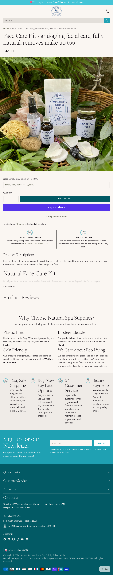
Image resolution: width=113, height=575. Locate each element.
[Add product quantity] (15, 199)
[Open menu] (5, 11)
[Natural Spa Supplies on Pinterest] (9, 540)
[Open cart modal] (107, 11)
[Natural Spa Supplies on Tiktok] (18, 540)
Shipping (20, 224)
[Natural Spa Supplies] (56, 11)
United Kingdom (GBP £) (18, 550)
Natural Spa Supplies (30, 555)
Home (6, 29)
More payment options (56, 216)
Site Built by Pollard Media (53, 555)
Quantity (7, 193)
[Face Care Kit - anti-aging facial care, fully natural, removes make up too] (56, 114)
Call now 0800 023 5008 (37, 244)
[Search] (107, 20)
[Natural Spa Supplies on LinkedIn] (26, 540)
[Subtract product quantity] (5, 199)
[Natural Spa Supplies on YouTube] (22, 540)
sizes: (20, 179)
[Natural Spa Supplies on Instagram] (13, 540)
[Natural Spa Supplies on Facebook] (4, 540)
